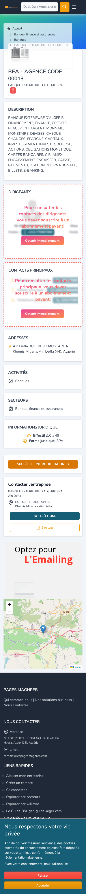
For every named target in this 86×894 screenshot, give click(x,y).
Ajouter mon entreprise (25, 775)
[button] (43, 629)
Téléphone (47, 516)
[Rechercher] (64, 7)
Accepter (43, 885)
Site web (47, 528)
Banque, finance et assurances (34, 34)
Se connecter (16, 789)
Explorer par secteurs (23, 797)
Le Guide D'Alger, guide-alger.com (34, 811)
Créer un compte (19, 782)
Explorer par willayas (22, 804)
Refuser (43, 875)
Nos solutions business (53, 699)
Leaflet (77, 667)
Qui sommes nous (18, 699)
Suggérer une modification (40, 464)
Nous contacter (16, 705)
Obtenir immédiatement (42, 241)
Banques (20, 40)
